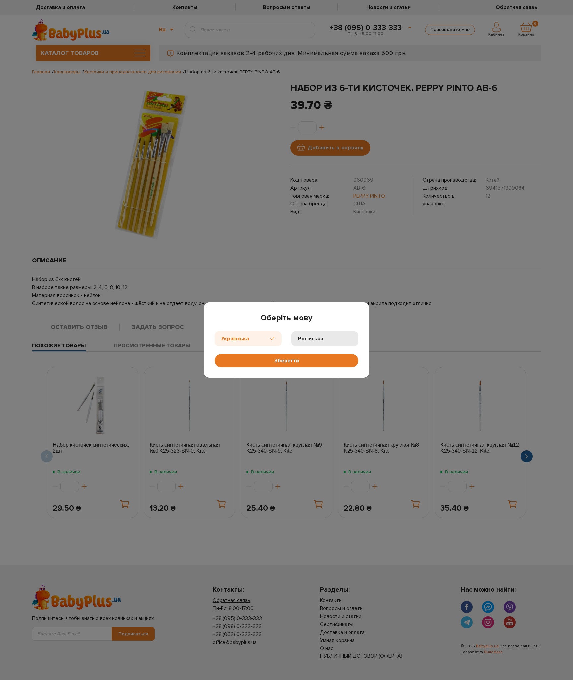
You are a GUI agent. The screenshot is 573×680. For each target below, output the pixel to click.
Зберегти (286, 360)
